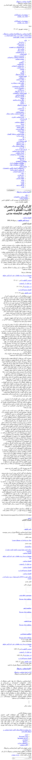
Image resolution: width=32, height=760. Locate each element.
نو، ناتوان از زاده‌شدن (25, 283)
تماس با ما (21, 49)
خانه (25, 40)
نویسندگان (21, 45)
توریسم (22, 81)
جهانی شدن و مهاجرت (17, 83)
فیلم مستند (21, 130)
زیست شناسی (20, 112)
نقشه (22, 183)
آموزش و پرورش (19, 55)
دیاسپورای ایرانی (19, 88)
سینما (22, 124)
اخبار (26, 734)
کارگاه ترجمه (20, 185)
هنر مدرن (21, 139)
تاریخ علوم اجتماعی (18, 171)
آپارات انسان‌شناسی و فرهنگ (22, 672)
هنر (23, 137)
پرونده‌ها (25, 741)
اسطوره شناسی (19, 122)
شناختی (22, 69)
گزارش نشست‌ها (23, 738)
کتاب (22, 187)
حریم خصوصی (20, 52)
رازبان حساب (15, 755)
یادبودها (22, 159)
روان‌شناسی (20, 64)
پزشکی (22, 115)
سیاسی (22, 103)
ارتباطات (21, 78)
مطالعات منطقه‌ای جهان (17, 165)
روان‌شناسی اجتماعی (18, 66)
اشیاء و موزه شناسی (18, 151)
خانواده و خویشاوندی (18, 86)
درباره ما (21, 42)
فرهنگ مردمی (20, 129)
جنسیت (22, 110)
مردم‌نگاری (21, 90)
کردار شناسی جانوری (18, 117)
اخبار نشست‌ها (23, 736)
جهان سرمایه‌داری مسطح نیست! (21, 540)
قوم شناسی (20, 158)
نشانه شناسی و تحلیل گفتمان (15, 134)
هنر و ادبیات (23, 118)
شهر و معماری (22, 141)
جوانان (22, 84)
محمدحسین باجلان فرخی (25, 595)
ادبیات (22, 120)
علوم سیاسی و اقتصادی (20, 93)
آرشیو (29, 518)
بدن (23, 107)
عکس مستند (20, 127)
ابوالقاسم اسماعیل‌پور (25, 634)
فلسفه (22, 72)
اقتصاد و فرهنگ (19, 96)
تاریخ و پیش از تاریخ (21, 149)
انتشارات (25, 740)
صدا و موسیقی (19, 125)
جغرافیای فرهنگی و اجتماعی (15, 57)
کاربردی (21, 147)
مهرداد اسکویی (27, 621)
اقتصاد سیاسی (20, 95)
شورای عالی (20, 43)
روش (22, 173)
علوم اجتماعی (23, 76)
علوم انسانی (23, 54)
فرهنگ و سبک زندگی (18, 146)
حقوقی (22, 101)
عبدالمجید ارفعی (27, 608)
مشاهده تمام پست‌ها (25, 599)
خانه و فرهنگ (20, 142)
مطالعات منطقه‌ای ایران (17, 163)
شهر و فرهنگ (20, 144)
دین (23, 61)
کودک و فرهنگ (20, 74)
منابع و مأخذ (23, 166)
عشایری (21, 156)
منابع (22, 180)
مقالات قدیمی (20, 178)
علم (23, 71)
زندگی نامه (21, 176)
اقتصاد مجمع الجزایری (24, 289)
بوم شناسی (21, 108)
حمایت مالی (20, 50)
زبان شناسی (20, 67)
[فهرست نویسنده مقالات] (27, 527)
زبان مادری (21, 175)
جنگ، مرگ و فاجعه (18, 100)
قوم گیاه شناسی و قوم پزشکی (15, 113)
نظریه (22, 182)
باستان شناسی (20, 153)
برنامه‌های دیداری (23, 743)
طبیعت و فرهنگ (22, 105)
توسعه (22, 98)
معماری (22, 132)
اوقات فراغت (20, 79)
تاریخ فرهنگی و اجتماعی (17, 154)
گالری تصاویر (24, 745)
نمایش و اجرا (20, 136)
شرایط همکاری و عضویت (16, 47)
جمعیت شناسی (19, 59)
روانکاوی (21, 62)
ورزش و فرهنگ (19, 91)
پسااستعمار (28, 546)
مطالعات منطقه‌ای (21, 161)
